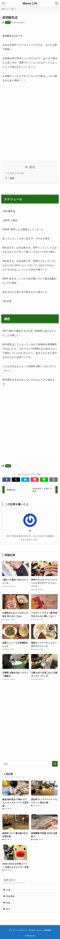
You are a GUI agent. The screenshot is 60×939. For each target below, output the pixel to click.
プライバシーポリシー (18, 930)
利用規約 (47, 930)
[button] (6, 479)
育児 (7, 22)
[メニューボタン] (3, 3)
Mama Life (30, 3)
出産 (8, 889)
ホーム (39, 930)
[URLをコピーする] (53, 479)
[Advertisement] (30, 122)
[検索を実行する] (55, 764)
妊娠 (8, 902)
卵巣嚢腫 (10, 896)
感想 (12, 178)
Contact (32, 930)
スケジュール (17, 173)
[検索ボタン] (56, 3)
